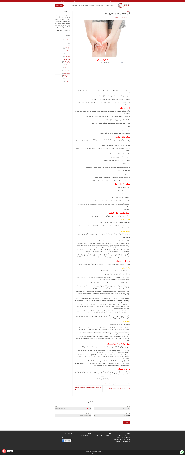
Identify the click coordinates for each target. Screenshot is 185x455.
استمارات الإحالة (81, 5)
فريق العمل (103, 5)
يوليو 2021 (67, 50)
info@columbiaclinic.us (125, 1)
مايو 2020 (67, 81)
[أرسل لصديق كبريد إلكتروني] (102, 379)
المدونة (86, 5)
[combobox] (88, 408)
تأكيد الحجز (127, 422)
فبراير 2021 (67, 62)
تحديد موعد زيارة (69, 1)
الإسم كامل (128, 406)
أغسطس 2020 (66, 76)
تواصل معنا (62, 1)
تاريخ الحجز (128, 413)
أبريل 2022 (67, 48)
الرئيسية (112, 5)
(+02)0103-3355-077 (114, 1)
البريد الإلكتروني (88, 413)
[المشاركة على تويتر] (105, 379)
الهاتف (56, 406)
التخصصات (92, 5)
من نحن (75, 1)
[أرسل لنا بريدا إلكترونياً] (55, 1)
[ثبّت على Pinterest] (100, 379)
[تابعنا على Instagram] (56, 1)
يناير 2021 (67, 64)
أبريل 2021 (67, 56)
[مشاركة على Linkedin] (97, 379)
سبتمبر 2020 (67, 73)
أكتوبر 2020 (67, 70)
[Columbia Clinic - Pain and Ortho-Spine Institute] (123, 5)
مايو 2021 (67, 53)
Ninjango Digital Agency (97, 453)
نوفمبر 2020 (67, 67)
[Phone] (4, 451)
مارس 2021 (67, 59)
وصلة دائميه (106, 383)
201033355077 (84, 435)
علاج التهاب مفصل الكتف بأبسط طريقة (118, 388)
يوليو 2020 (67, 78)
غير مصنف (128, 11)
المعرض (98, 5)
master (117, 17)
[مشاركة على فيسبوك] (108, 379)
